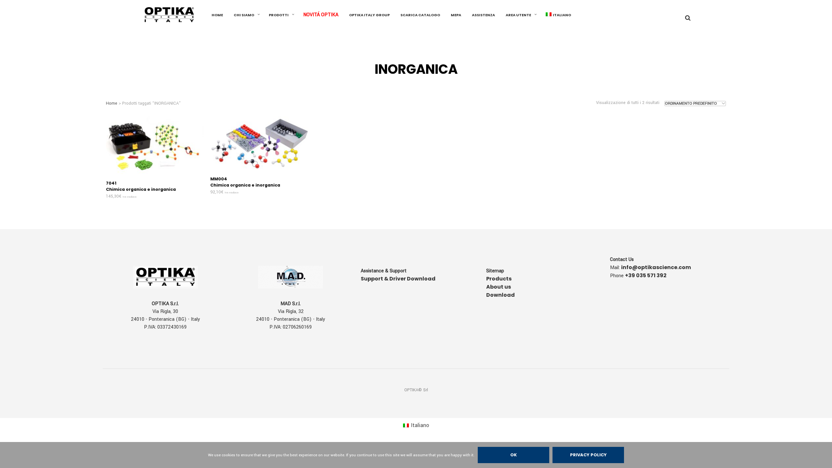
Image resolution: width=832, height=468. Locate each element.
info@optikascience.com (656, 267)
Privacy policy (588, 455)
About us (498, 287)
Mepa (456, 15)
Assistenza (483, 15)
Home (111, 103)
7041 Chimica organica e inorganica (141, 186)
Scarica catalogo (420, 15)
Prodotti (279, 15)
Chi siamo (244, 15)
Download (500, 295)
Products (499, 278)
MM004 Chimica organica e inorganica (245, 182)
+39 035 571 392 (646, 275)
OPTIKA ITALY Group (369, 15)
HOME (217, 15)
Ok (513, 455)
